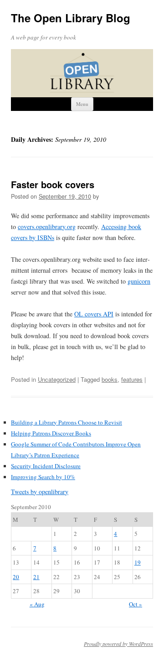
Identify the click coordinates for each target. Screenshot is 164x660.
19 (137, 562)
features (132, 379)
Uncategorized (57, 379)
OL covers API (93, 314)
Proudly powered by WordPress (118, 643)
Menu (82, 103)
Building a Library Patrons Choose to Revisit (66, 422)
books (110, 379)
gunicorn (139, 281)
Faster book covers (52, 184)
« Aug (37, 604)
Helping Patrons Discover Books (51, 433)
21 (36, 577)
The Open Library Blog (70, 18)
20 (16, 577)
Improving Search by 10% (43, 477)
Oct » (135, 604)
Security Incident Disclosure (46, 466)
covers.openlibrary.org (47, 226)
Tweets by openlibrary (39, 491)
